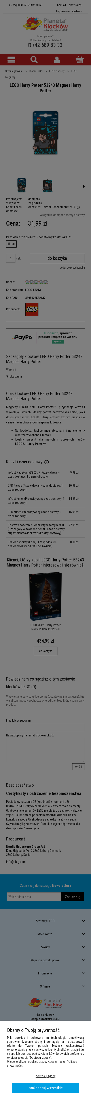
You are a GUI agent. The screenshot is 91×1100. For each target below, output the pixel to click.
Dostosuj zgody (45, 1076)
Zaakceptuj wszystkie (45, 1088)
